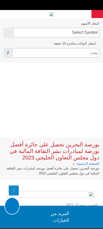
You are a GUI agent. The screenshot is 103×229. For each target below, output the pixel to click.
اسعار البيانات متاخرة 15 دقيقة (75, 43)
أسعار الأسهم (90, 23)
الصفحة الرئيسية (87, 163)
